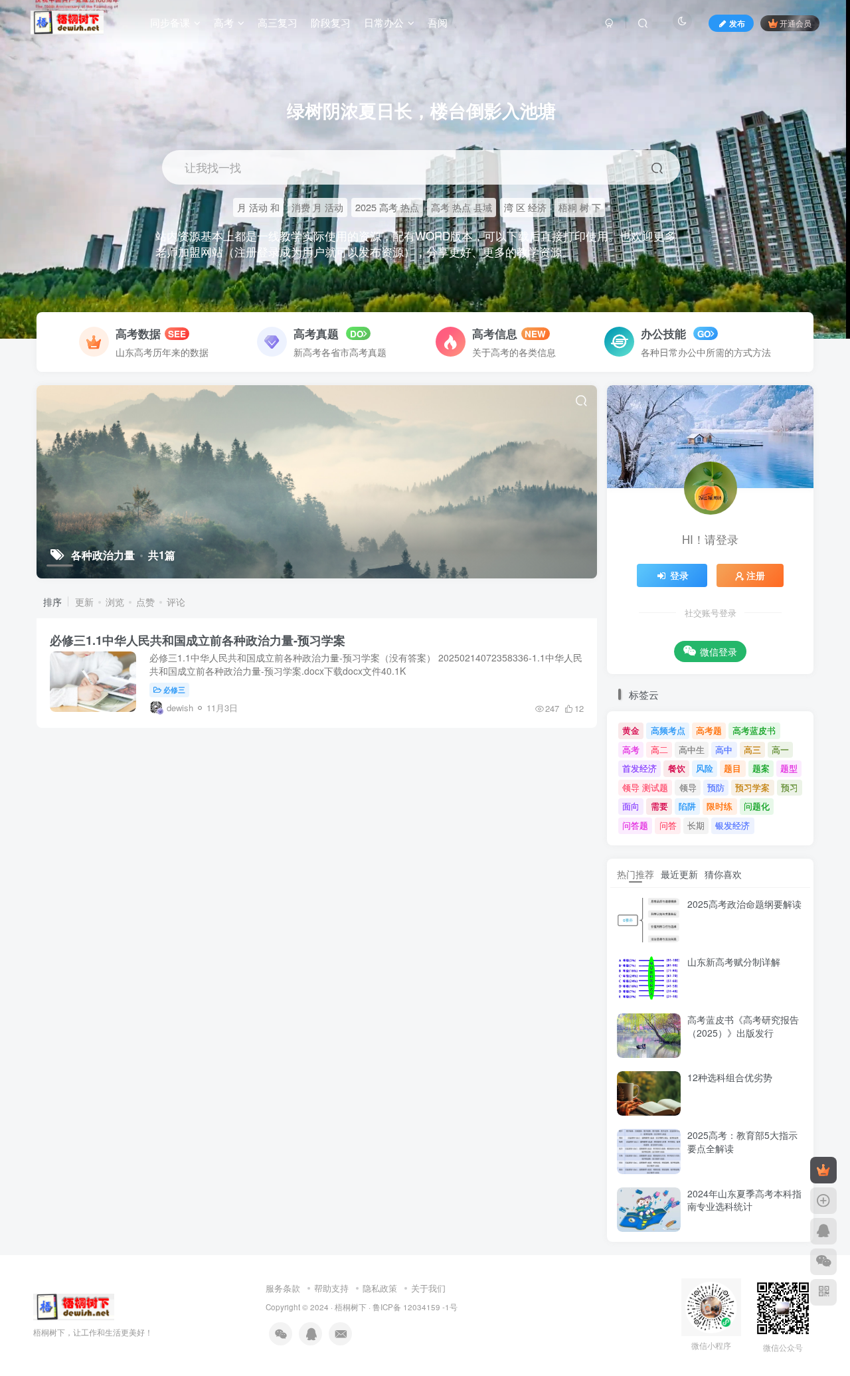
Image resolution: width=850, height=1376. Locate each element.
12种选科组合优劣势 (729, 1077)
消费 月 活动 (317, 207)
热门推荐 (635, 874)
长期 (696, 825)
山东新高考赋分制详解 (733, 961)
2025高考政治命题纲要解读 (744, 903)
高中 (723, 749)
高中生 (692, 749)
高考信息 (494, 333)
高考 (630, 749)
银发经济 (732, 825)
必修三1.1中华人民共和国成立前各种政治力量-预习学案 (197, 640)
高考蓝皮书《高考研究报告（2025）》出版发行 (743, 1026)
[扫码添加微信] (823, 1261)
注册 (755, 575)
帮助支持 (331, 1288)
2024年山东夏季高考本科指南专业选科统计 (744, 1200)
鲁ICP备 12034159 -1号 (415, 1307)
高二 (659, 749)
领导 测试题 (645, 787)
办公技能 (665, 333)
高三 (752, 749)
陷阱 (687, 806)
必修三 (174, 689)
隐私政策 (380, 1288)
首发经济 (639, 768)
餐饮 (676, 768)
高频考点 (668, 730)
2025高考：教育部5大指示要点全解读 (742, 1141)
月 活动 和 (258, 207)
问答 (668, 825)
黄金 (630, 730)
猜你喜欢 (723, 874)
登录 (679, 575)
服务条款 (283, 1288)
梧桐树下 (351, 1307)
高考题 (709, 730)
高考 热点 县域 (461, 207)
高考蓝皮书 (754, 730)
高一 (780, 749)
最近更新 (679, 874)
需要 (659, 806)
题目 (732, 768)
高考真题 (316, 333)
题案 (761, 768)
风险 (704, 768)
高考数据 (138, 333)
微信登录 (718, 651)
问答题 (635, 825)
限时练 (719, 806)
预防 (715, 787)
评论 (176, 601)
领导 (688, 787)
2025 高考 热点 (387, 207)
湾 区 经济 (525, 207)
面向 (630, 806)
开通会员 (795, 23)
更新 (84, 601)
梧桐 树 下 (579, 207)
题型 (789, 768)
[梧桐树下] (73, 1305)
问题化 (757, 806)
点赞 (145, 601)
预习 (789, 787)
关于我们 (428, 1288)
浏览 (115, 601)
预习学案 (752, 787)
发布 (737, 23)
